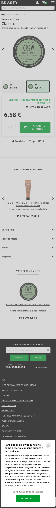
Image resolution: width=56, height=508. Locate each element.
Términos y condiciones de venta (18, 416)
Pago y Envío (7, 410)
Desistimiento (8, 405)
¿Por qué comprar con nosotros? (19, 385)
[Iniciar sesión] (37, 2)
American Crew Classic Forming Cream (28, 304)
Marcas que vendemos (12, 390)
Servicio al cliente (15, 366)
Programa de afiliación (13, 436)
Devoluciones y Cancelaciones (17, 400)
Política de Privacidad (12, 421)
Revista (5, 426)
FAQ (3, 380)
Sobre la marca (9, 238)
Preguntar (6, 256)
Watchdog (20, 141)
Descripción (7, 229)
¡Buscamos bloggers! (12, 431)
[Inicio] (2, 14)
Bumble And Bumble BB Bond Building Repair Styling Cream (28, 204)
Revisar (5, 247)
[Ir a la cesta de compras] (43, 2)
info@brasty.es (41, 368)
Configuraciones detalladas (28, 491)
